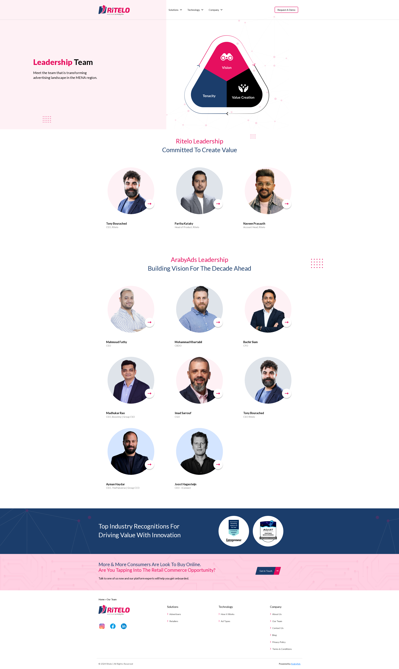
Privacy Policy (279, 642)
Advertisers (175, 614)
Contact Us (278, 628)
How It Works (227, 614)
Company (214, 9)
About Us (277, 614)
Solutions (173, 9)
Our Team (277, 621)
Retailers (173, 621)
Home (102, 599)
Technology (193, 9)
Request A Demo (286, 9)
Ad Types (225, 621)
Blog (274, 635)
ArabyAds (295, 663)
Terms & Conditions (282, 649)
